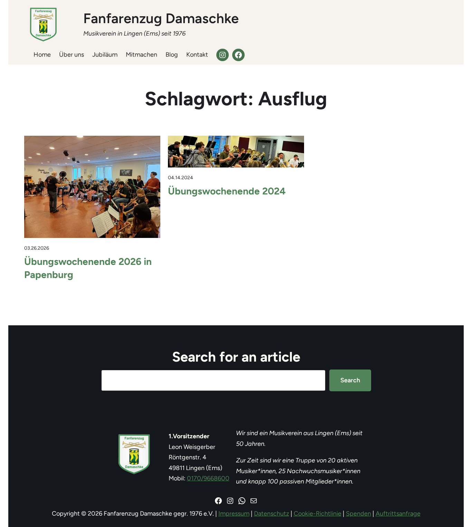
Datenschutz (271, 513)
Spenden (358, 513)
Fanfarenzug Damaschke (161, 18)
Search (350, 380)
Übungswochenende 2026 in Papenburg (88, 268)
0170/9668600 (208, 478)
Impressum (233, 513)
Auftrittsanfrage (398, 513)
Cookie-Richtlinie (317, 513)
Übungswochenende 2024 (227, 191)
